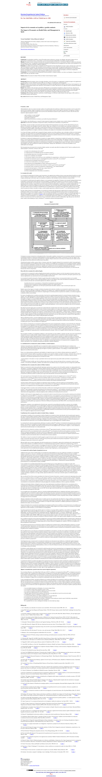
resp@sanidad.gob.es (51, 775)
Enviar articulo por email (71, 43)
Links (72, 607)
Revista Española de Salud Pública (33, 14)
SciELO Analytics (69, 26)
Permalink (67, 55)
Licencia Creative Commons (70, 770)
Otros (66, 51)
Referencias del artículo (71, 35)
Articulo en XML (69, 33)
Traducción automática (71, 41)
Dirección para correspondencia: (28, 49)
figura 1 (41, 194)
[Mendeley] (64, 51)
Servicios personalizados (71, 17)
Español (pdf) (69, 31)
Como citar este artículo (71, 37)
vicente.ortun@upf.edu (34, 765)
